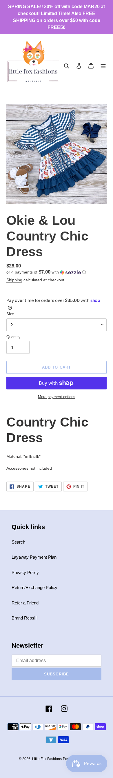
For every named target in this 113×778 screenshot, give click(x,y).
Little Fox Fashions (47, 759)
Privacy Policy (25, 572)
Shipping (14, 280)
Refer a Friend (25, 602)
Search (18, 542)
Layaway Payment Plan (34, 557)
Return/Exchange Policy (34, 587)
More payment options (56, 397)
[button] (46, 272)
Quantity (13, 337)
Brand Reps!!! (25, 617)
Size (10, 314)
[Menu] (103, 65)
